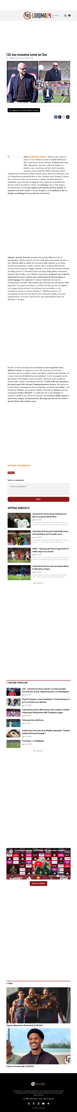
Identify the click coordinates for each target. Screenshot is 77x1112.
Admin (12, 58)
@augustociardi (23, 465)
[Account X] (29, 1103)
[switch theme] (65, 15)
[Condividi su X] (59, 117)
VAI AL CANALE (38, 883)
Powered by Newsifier (38, 1108)
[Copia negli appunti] (67, 117)
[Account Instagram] (38, 1103)
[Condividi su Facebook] (55, 117)
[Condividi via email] (63, 117)
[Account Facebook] (33, 1103)
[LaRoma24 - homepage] (38, 15)
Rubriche (11, 473)
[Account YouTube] (43, 1103)
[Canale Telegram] (48, 1103)
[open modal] (69, 15)
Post (38, 499)
